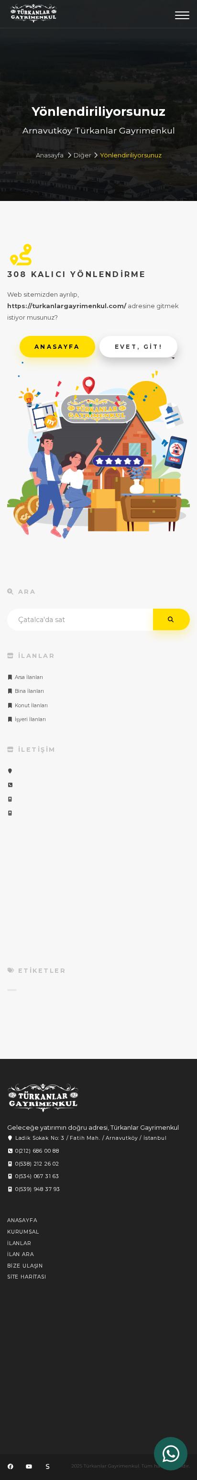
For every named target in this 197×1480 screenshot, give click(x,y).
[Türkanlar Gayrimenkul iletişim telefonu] (10, 785)
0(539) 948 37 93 (36, 1189)
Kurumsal (23, 1232)
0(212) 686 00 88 (36, 1151)
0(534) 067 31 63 (36, 1176)
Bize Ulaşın (25, 1266)
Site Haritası (26, 1277)
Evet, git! (139, 346)
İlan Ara (20, 1254)
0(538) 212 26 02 (36, 1164)
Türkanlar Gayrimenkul (33, 16)
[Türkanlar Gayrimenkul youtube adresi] (28, 1466)
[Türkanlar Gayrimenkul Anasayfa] (43, 1098)
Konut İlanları (30, 705)
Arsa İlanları (28, 677)
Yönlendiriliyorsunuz (131, 155)
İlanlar (19, 1243)
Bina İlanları (28, 691)
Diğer (82, 155)
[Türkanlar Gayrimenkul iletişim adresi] (10, 771)
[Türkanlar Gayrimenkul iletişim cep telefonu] (10, 799)
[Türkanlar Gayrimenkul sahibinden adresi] (47, 1466)
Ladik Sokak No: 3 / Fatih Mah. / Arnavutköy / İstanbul (90, 1138)
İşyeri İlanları (29, 719)
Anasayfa (50, 155)
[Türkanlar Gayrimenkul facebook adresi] (10, 1466)
